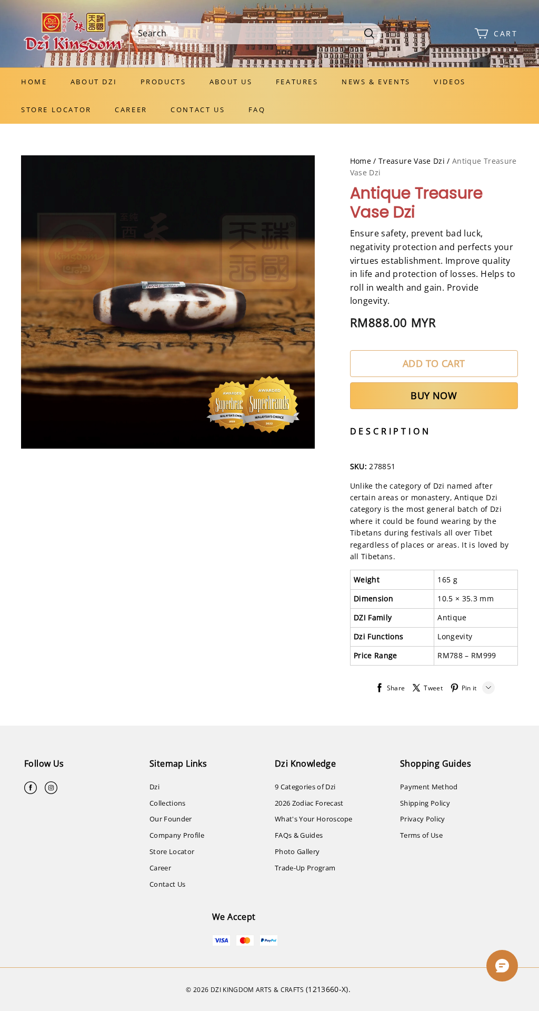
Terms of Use (421, 835)
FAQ (257, 109)
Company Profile (176, 835)
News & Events (376, 81)
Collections (167, 803)
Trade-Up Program (305, 868)
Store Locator (56, 109)
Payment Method (429, 786)
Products (163, 81)
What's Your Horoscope (314, 819)
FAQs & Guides (299, 835)
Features (297, 81)
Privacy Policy (422, 819)
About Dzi (94, 81)
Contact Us (198, 109)
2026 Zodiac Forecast (309, 803)
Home (34, 81)
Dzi (154, 786)
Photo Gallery (297, 851)
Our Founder (170, 819)
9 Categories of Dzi (305, 786)
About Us (231, 81)
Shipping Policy (425, 803)
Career (131, 109)
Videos (450, 81)
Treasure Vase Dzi (411, 161)
